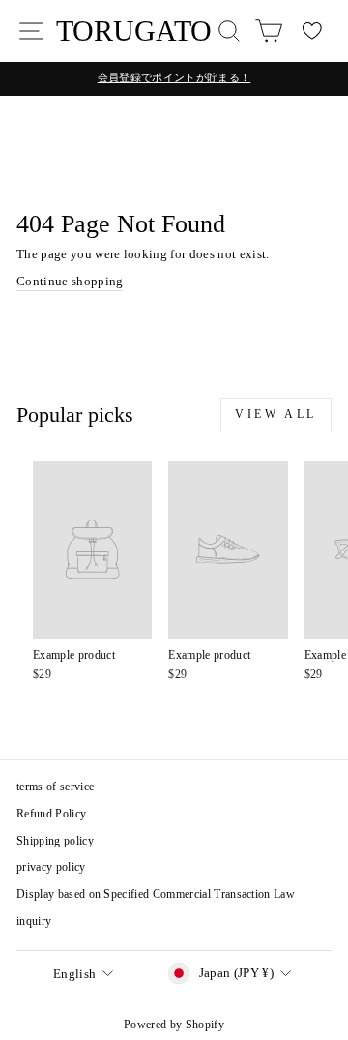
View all (276, 414)
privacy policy (51, 867)
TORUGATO (134, 30)
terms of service (55, 786)
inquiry (33, 921)
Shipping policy (55, 840)
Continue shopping (69, 281)
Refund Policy (51, 813)
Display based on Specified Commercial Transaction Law (155, 894)
